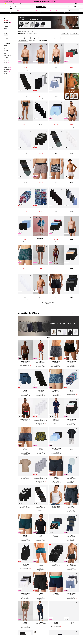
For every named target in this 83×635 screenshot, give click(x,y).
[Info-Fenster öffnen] (78, 1)
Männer (10, 6)
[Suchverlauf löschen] (78, 10)
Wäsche (28, 31)
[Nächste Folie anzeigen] (78, 313)
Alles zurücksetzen (43, 40)
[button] (65, 34)
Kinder (16, 6)
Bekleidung (24, 31)
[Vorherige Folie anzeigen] (71, 313)
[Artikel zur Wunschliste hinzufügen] (30, 45)
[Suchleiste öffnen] (69, 10)
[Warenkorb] (78, 6)
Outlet (7, 3)
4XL (32, 31)
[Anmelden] (68, 6)
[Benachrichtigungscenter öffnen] (71, 7)
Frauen (5, 6)
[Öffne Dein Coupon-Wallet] (65, 6)
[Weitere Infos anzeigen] (25, 70)
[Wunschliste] (75, 6)
